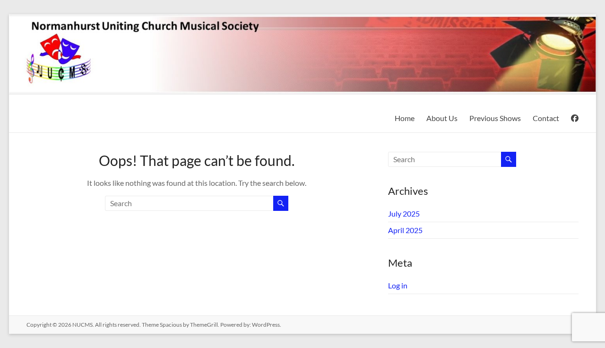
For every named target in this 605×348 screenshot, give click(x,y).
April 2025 (405, 230)
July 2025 (404, 213)
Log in (397, 285)
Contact (546, 117)
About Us (442, 117)
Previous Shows (495, 117)
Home (405, 117)
